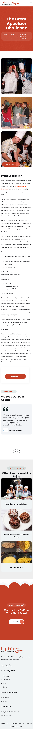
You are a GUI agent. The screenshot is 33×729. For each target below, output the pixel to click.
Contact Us (15, 622)
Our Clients (6, 680)
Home (5, 34)
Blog (4, 683)
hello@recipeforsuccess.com (10, 712)
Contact (5, 687)
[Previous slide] (14, 451)
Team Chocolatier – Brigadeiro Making (16, 535)
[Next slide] (19, 451)
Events (12, 34)
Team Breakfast (16, 567)
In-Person (6, 697)
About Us (6, 676)
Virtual (5, 701)
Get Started (15, 376)
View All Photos (10, 164)
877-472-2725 (6, 715)
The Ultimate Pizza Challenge (16, 504)
